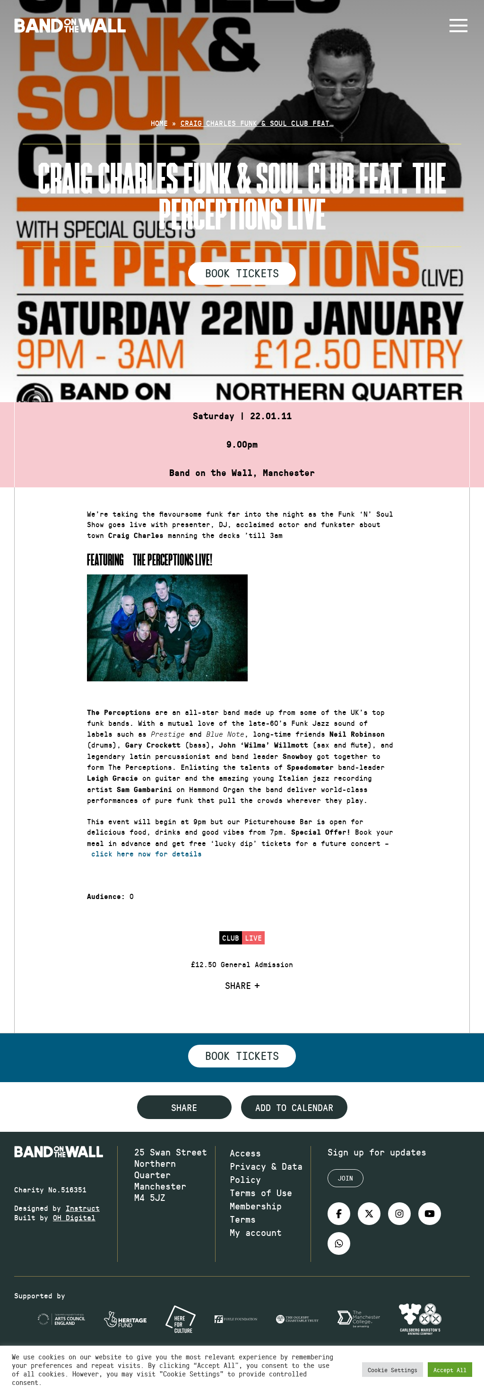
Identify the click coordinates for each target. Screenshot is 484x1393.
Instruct (83, 1208)
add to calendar (294, 1107)
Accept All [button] (450, 1370)
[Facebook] (339, 1213)
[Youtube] (429, 1213)
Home (159, 123)
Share (238, 985)
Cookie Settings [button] (392, 1370)
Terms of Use (261, 1192)
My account (256, 1232)
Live (253, 938)
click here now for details (146, 853)
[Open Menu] (458, 25)
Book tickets (242, 1055)
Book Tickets (242, 272)
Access (245, 1152)
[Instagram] (399, 1213)
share (184, 1107)
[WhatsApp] (339, 1243)
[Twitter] (369, 1213)
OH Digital (74, 1217)
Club (230, 938)
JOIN (345, 1177)
